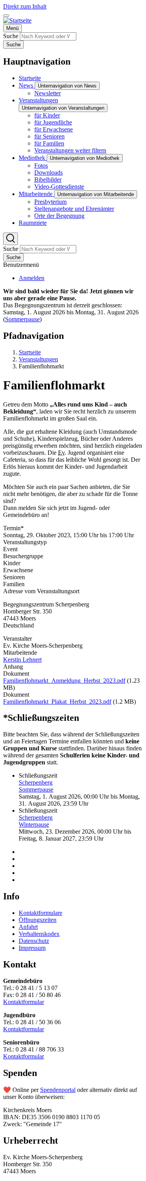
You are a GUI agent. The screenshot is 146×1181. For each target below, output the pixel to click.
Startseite (30, 352)
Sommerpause (22, 319)
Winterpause (34, 824)
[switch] (6, 15)
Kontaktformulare (40, 912)
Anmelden (31, 278)
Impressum (32, 947)
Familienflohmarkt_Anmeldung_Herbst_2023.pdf (64, 680)
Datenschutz (34, 940)
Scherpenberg (36, 782)
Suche (10, 36)
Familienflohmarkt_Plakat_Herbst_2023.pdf (57, 701)
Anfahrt (28, 926)
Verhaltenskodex (39, 933)
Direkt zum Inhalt (24, 6)
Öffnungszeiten (37, 919)
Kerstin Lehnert (22, 659)
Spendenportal (58, 1089)
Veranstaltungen (38, 359)
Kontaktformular (23, 1002)
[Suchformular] (10, 239)
